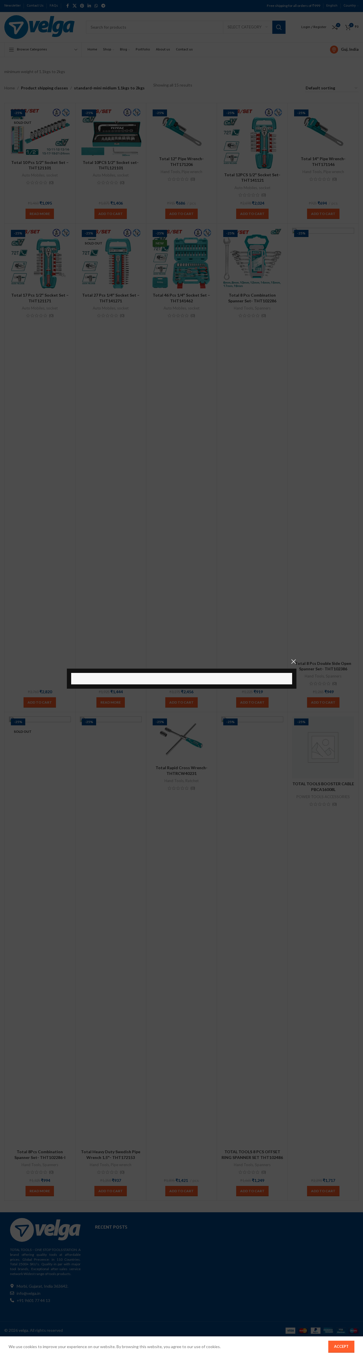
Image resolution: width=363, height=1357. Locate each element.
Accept (341, 1346)
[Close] (293, 661)
